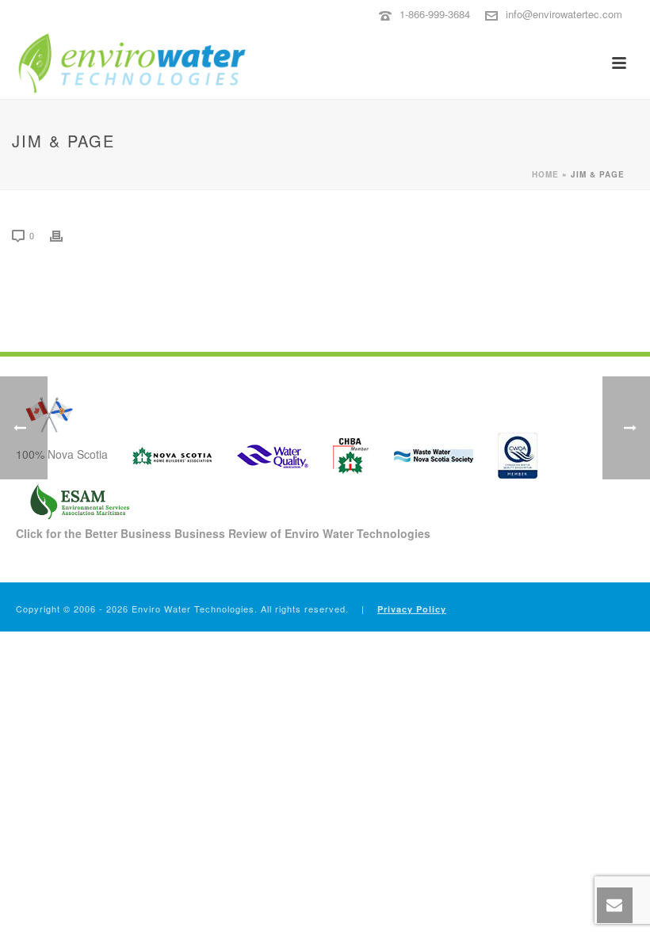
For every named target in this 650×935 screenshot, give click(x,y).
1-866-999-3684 (435, 13)
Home (545, 174)
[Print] (64, 235)
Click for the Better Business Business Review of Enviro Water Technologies (223, 533)
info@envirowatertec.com (564, 13)
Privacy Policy (411, 609)
